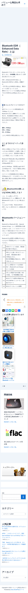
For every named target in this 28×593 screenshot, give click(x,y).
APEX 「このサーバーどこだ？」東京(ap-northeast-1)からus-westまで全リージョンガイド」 (14, 535)
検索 (3, 493)
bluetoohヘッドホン (9, 421)
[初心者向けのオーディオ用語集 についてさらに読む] (14, 432)
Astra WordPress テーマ (17, 589)
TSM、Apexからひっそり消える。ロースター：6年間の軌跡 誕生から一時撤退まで (14, 544)
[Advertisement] (14, 22)
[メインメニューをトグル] (25, 3)
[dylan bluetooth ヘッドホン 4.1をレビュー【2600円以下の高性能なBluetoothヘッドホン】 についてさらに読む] (14, 404)
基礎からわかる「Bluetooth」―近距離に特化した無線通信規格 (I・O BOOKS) (15, 302)
